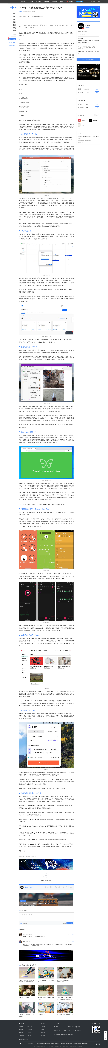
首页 (14, 13)
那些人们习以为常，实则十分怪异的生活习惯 (65, 980)
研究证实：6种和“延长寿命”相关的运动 (46, 998)
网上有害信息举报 (84, 1043)
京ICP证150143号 (65, 1046)
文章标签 (43, 1032)
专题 (14, 28)
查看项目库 (96, 115)
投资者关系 (21, 1035)
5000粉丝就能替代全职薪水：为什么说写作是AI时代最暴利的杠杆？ (27, 980)
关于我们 (30, 1030)
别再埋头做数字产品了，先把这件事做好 (27, 1015)
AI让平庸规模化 (42, 1015)
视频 (14, 25)
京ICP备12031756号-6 (56, 1046)
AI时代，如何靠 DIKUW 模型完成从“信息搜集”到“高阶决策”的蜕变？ (65, 998)
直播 (14, 22)
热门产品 (43, 1030)
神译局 (20, 11)
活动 (14, 31)
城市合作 (21, 1027)
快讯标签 (43, 1035)
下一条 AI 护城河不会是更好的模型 (46, 980)
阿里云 (33, 1043)
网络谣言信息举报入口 (24, 1039)
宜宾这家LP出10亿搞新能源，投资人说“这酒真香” (88, 137)
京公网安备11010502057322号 (76, 1046)
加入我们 (30, 1035)
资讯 (14, 19)
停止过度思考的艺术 (24, 997)
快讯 (14, 16)
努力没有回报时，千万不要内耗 (65, 1015)
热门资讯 (43, 1027)
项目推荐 (21, 1030)
